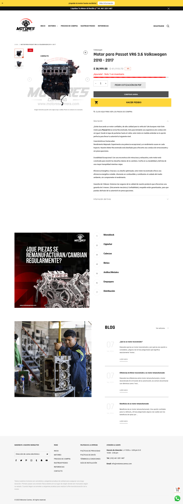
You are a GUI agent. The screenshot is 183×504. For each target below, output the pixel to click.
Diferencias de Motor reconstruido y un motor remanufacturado (142, 373)
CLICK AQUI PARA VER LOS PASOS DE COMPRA (114, 112)
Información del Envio (102, 199)
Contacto (44, 56)
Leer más (124, 359)
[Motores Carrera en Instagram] (31, 460)
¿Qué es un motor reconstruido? (131, 342)
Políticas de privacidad (90, 451)
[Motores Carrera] (26, 26)
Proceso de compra (69, 26)
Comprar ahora (131, 94)
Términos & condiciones (90, 459)
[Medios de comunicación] (85, 53)
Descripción (98, 121)
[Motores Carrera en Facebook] (16, 460)
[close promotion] (169, 8)
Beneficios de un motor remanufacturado (134, 404)
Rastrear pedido (88, 26)
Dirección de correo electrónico (27, 454)
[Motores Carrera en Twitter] (21, 460)
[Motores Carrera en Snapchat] (41, 460)
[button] (30, 79)
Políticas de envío (88, 455)
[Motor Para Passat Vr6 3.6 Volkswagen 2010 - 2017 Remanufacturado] (58, 79)
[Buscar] (168, 26)
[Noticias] (53, 359)
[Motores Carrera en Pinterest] (26, 460)
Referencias (103, 26)
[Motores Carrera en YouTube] (46, 460)
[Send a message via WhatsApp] (177, 498)
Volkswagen (98, 50)
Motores (52, 26)
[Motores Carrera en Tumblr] (36, 460)
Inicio (42, 26)
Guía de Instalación (88, 463)
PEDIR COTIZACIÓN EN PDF (128, 85)
